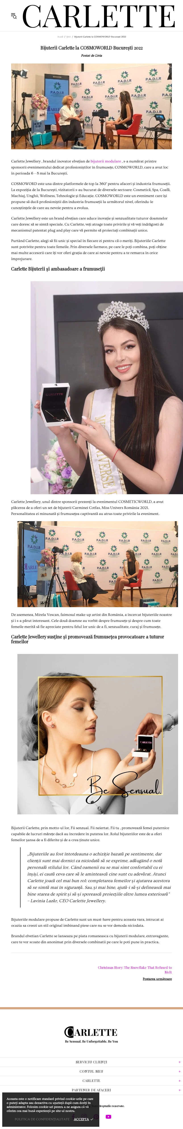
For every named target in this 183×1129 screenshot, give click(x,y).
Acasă (60, 36)
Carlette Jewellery (99, 15)
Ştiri (69, 36)
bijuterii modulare (106, 161)
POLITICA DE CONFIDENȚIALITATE (42, 1119)
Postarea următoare (157, 979)
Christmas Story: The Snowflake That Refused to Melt (135, 969)
